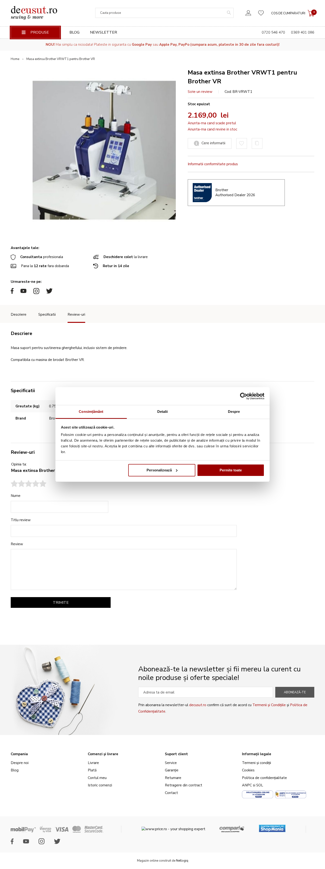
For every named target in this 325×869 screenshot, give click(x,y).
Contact (171, 792)
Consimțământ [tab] (91, 412)
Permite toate (231, 470)
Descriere (18, 314)
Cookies (248, 770)
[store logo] (34, 13)
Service (171, 762)
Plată (92, 770)
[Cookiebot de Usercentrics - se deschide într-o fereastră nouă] (243, 396)
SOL (259, 785)
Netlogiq (182, 861)
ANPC (247, 785)
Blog (74, 32)
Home (15, 59)
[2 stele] (18, 484)
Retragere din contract (183, 785)
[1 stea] (14, 484)
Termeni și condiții (256, 762)
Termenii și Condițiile (269, 705)
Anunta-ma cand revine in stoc (212, 129)
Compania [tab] (19, 754)
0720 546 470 (273, 32)
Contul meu (97, 777)
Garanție (171, 770)
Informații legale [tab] (256, 754)
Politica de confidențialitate (264, 777)
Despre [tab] (234, 412)
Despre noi (20, 762)
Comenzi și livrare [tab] (103, 754)
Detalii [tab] (162, 412)
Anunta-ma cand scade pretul (212, 123)
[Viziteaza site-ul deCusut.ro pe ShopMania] (272, 827)
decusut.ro (197, 705)
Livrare (93, 762)
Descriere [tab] (21, 333)
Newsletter (103, 32)
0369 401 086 (302, 32)
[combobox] (164, 13)
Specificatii (47, 314)
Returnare (173, 777)
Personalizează (159, 470)
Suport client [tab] (176, 754)
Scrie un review (200, 91)
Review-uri (76, 314)
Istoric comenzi (100, 785)
